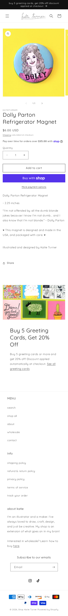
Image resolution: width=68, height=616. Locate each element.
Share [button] (10, 263)
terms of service (17, 487)
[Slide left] (26, 103)
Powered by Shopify (48, 609)
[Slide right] (42, 103)
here (16, 546)
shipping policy (16, 463)
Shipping (7, 135)
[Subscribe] (54, 567)
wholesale (13, 432)
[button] (7, 16)
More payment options (34, 186)
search (11, 407)
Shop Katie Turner (27, 609)
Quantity (8, 147)
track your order (17, 495)
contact (12, 440)
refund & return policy (21, 471)
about (11, 424)
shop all (12, 416)
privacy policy (15, 479)
